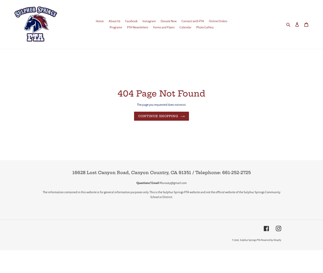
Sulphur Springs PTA (250, 240)
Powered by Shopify (271, 240)
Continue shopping (158, 116)
